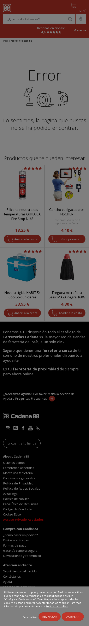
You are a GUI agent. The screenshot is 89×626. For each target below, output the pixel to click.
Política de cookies (57, 606)
